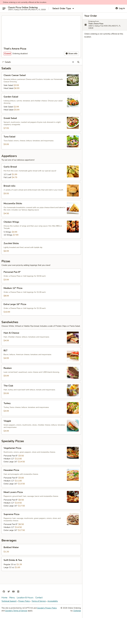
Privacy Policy (24, 601)
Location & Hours (25, 597)
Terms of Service (39, 601)
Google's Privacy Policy (47, 608)
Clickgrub (77, 610)
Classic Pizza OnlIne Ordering (23, 7)
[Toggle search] (78, 62)
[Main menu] (4, 9)
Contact (39, 597)
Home (4, 597)
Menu (12, 597)
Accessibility (53, 601)
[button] (41, 82)
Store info (72, 53)
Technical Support (8, 601)
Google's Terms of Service (16, 610)
